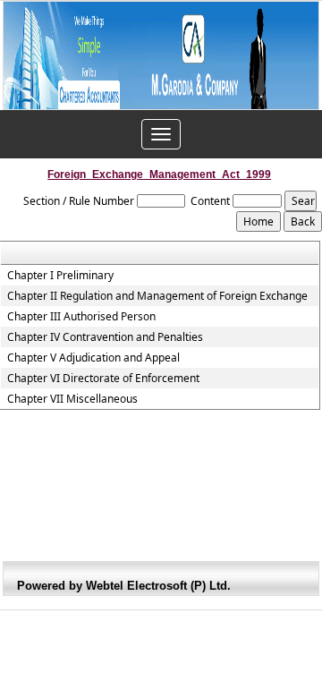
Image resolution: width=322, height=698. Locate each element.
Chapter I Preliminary (60, 275)
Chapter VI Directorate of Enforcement (103, 378)
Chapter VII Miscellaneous (72, 399)
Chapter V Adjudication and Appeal (93, 358)
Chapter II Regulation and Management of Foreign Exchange (157, 296)
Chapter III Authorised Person (81, 317)
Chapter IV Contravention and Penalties (105, 337)
